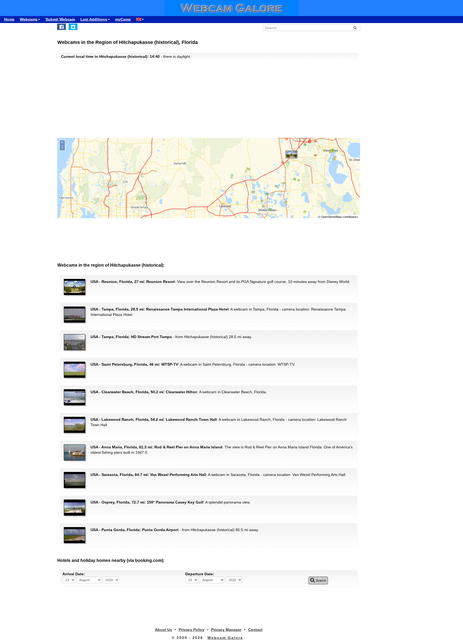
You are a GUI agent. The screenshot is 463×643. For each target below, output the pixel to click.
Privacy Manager (226, 629)
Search (320, 581)
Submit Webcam (60, 19)
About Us (163, 629)
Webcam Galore (225, 638)
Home (9, 19)
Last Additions (93, 19)
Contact (255, 629)
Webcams (29, 19)
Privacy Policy (191, 629)
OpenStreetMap (331, 216)
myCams (123, 19)
